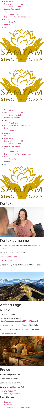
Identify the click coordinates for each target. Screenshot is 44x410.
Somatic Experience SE (13, 4)
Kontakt (7, 25)
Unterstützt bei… (15, 6)
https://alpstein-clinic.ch (9, 333)
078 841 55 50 (6, 261)
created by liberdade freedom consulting (16, 407)
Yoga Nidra (13, 14)
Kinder (7, 19)
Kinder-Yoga (13, 22)
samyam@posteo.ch (8, 256)
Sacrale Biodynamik (12, 9)
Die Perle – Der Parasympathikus (17, 17)
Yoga (6, 12)
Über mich (8, 1)
